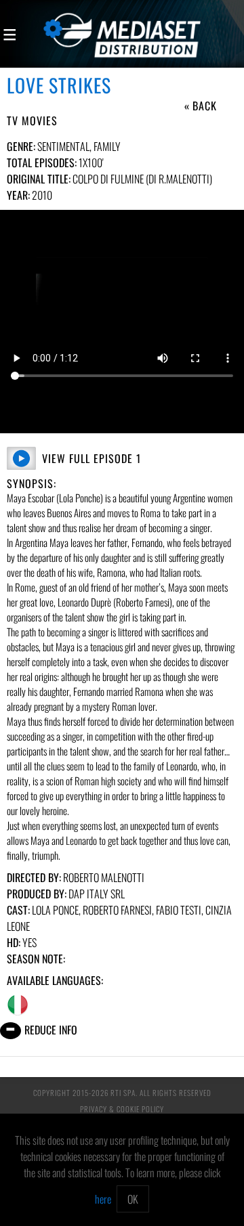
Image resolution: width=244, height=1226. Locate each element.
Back (204, 105)
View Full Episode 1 (91, 458)
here (103, 1199)
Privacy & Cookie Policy (122, 1108)
